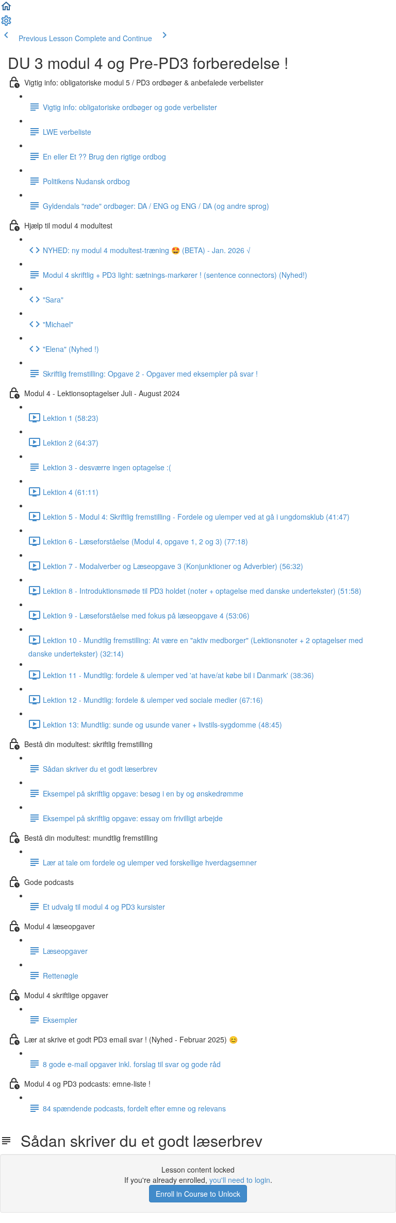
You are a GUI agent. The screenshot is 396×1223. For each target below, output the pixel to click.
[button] (6, 9)
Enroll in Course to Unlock (198, 1194)
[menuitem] (6, 24)
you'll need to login (239, 1180)
